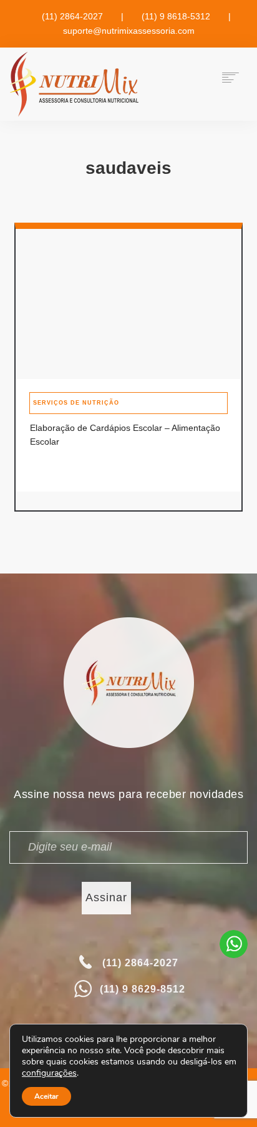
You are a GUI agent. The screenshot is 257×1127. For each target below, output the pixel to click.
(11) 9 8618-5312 (176, 16)
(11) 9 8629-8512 (142, 989)
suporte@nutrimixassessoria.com (129, 31)
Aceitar (46, 1096)
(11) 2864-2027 (72, 16)
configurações (49, 1073)
